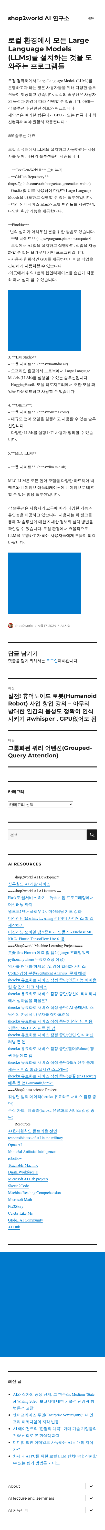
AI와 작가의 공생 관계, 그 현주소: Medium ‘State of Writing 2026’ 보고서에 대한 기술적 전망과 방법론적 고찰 (53, 1401)
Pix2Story (15, 1206)
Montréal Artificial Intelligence (31, 1151)
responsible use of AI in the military (35, 1137)
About (14, 1486)
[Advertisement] (45, 321)
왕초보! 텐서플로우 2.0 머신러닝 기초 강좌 (45, 911)
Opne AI (15, 1144)
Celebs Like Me (20, 1213)
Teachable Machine (23, 1165)
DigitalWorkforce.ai (23, 1171)
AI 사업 (66, 626)
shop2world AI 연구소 (39, 18)
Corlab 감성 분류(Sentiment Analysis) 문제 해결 (47, 972)
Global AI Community (25, 1219)
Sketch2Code (18, 1185)
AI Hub (14, 1226)
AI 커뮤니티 (18, 1510)
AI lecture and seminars (31, 1498)
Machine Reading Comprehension (34, 1192)
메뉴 (91, 18)
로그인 (52, 660)
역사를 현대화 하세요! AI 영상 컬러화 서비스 (47, 966)
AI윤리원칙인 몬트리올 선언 (32, 1130)
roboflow (15, 1158)
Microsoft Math (20, 1199)
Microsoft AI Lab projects (28, 1178)
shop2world (24, 626)
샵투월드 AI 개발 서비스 (29, 883)
